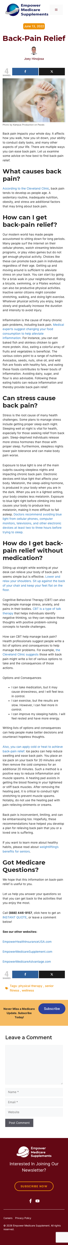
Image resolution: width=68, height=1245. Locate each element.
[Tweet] (52, 71)
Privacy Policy (23, 1218)
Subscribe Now (34, 1186)
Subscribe (52, 1009)
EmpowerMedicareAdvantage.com (27, 961)
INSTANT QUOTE (15, 917)
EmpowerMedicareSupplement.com (27, 951)
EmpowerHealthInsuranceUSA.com (27, 941)
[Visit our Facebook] (30, 1201)
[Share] (25, 71)
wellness (28, 990)
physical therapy (30, 986)
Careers (7, 1218)
